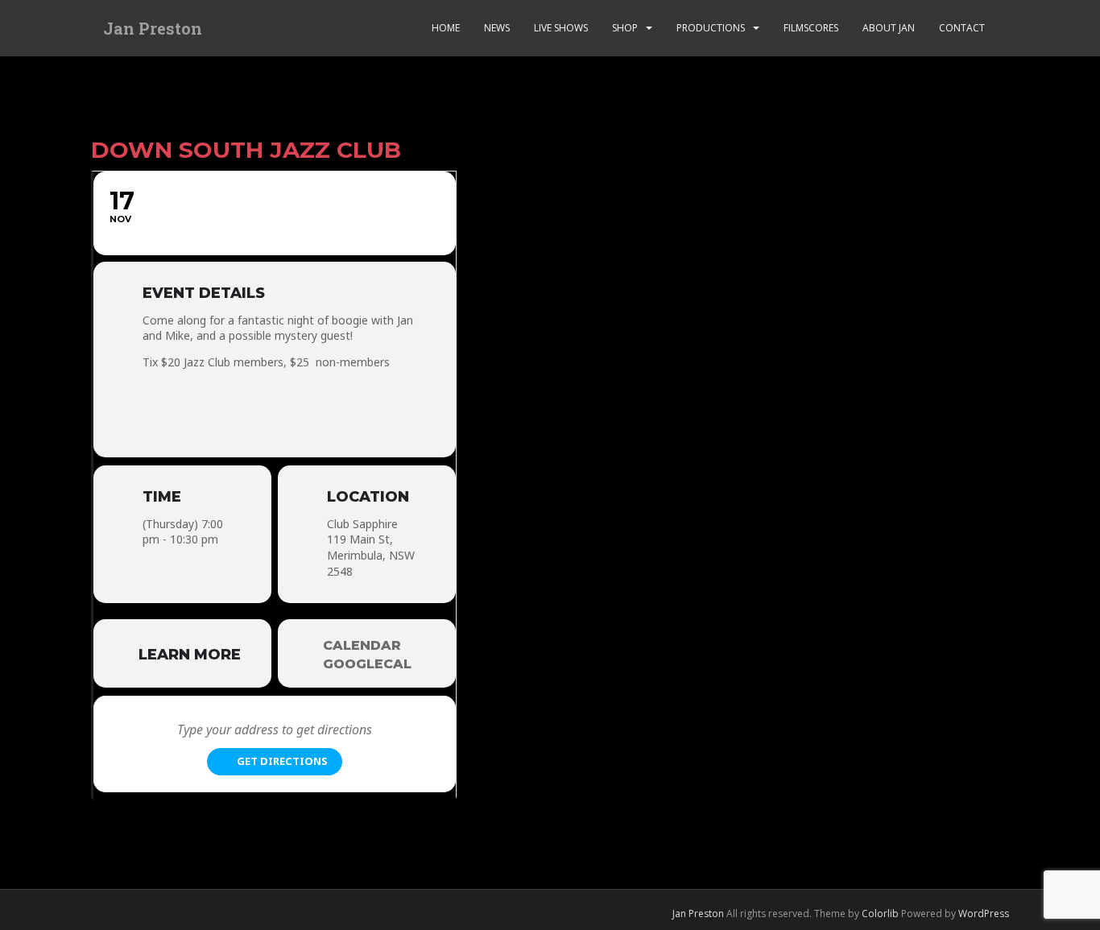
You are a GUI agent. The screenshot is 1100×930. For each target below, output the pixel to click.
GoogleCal (367, 664)
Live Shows (561, 28)
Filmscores (811, 28)
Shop (625, 28)
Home (446, 28)
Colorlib (880, 913)
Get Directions (282, 761)
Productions (710, 28)
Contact (962, 28)
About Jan (888, 28)
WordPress (983, 913)
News (497, 28)
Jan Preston (152, 28)
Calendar (362, 645)
